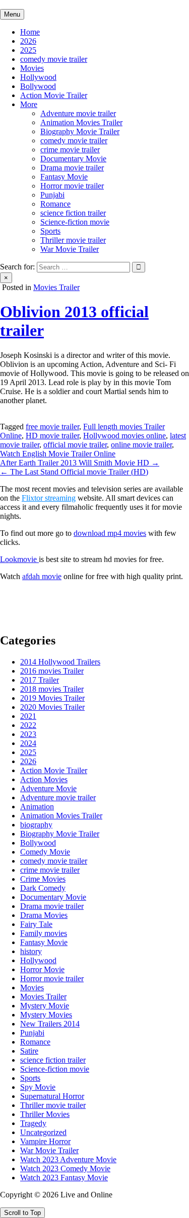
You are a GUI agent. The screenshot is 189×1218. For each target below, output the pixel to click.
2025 (28, 50)
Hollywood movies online (124, 435)
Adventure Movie (48, 788)
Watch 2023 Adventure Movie (68, 1159)
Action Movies (44, 779)
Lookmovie (19, 559)
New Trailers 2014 (50, 1023)
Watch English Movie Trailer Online (57, 453)
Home (30, 32)
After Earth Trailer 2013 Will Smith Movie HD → (79, 462)
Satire (29, 1051)
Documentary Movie (73, 158)
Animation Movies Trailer (81, 122)
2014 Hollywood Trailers (60, 662)
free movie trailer (52, 426)
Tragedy (33, 1123)
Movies (32, 68)
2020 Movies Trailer (52, 707)
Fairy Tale (36, 924)
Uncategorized (43, 1132)
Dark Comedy (43, 888)
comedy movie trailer (53, 59)
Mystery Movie (44, 1005)
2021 (28, 716)
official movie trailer (75, 444)
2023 (28, 734)
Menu (12, 14)
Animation (37, 806)
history (31, 951)
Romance (55, 204)
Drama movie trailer (72, 167)
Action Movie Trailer (53, 95)
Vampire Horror (45, 1141)
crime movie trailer (70, 149)
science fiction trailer (73, 213)
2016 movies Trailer (52, 671)
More (28, 104)
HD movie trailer (52, 435)
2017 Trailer (39, 680)
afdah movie (41, 576)
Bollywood (38, 86)
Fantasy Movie (64, 176)
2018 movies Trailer (52, 689)
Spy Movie (37, 1087)
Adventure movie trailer (78, 113)
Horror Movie (42, 969)
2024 (28, 743)
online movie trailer (141, 444)
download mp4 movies (110, 533)
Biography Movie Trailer (79, 131)
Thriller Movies (45, 1114)
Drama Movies (44, 915)
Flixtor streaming (49, 498)
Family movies (43, 933)
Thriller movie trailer (73, 240)
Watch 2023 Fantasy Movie (64, 1177)
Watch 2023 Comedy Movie (65, 1168)
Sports (50, 231)
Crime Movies (43, 879)
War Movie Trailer (69, 249)
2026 (28, 41)
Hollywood (38, 77)
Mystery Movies (46, 1014)
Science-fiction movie (74, 222)
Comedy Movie (45, 852)
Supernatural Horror (52, 1096)
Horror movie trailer (72, 185)
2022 (28, 725)
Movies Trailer (56, 287)
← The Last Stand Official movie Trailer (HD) (74, 471)
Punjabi (52, 195)
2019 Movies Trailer (52, 698)
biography (36, 824)
